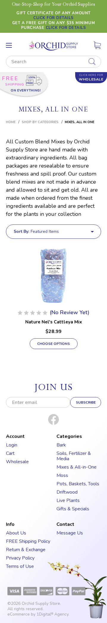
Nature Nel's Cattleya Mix (53, 322)
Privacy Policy (20, 558)
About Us (16, 533)
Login (11, 445)
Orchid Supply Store (41, 603)
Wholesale (17, 461)
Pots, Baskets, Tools (77, 484)
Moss (62, 475)
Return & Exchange (25, 549)
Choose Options (53, 343)
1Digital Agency (52, 614)
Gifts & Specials (72, 509)
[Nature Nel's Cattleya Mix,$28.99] (53, 275)
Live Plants (68, 500)
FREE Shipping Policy (28, 541)
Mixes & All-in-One (76, 467)
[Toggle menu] (9, 45)
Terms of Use (20, 566)
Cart (10, 453)
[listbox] (62, 231)
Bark (61, 445)
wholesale (91, 77)
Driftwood (67, 492)
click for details (53, 18)
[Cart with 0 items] (97, 46)
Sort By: (21, 231)
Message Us (69, 533)
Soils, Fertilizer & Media (73, 456)
